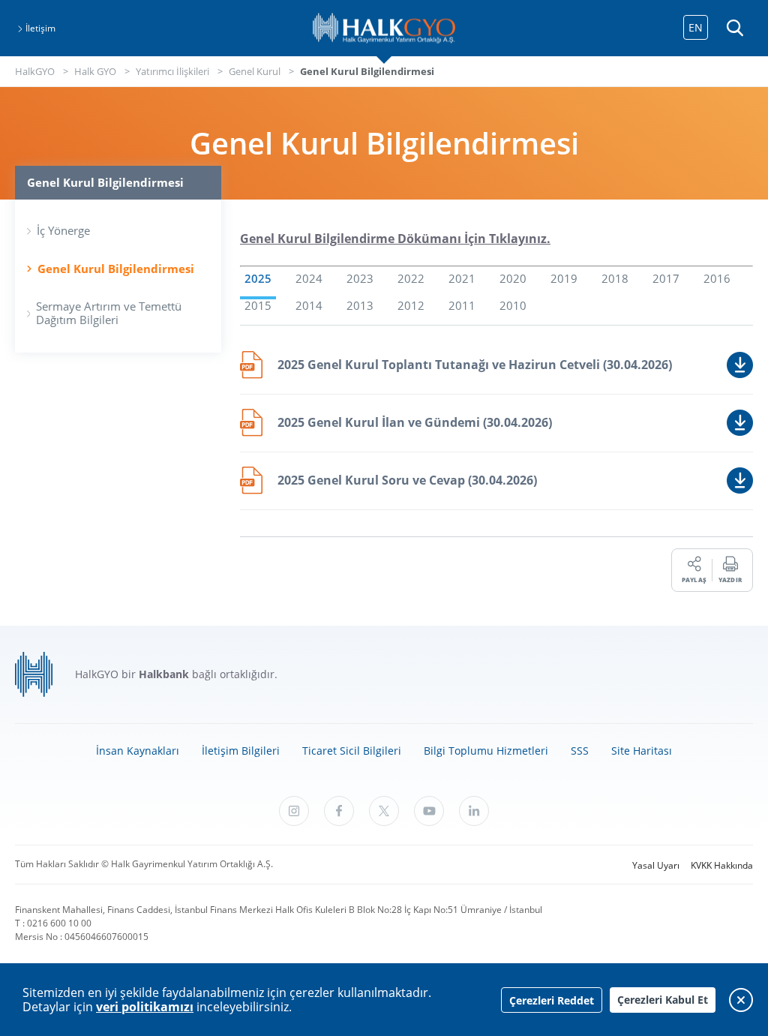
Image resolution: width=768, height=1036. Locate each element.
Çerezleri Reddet (551, 1000)
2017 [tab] (666, 279)
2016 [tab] (717, 279)
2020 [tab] (513, 279)
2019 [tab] (564, 279)
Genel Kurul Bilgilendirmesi (116, 269)
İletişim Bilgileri (241, 750)
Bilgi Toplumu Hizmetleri (486, 750)
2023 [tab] (360, 279)
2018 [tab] (615, 279)
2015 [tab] (258, 306)
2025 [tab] (258, 279)
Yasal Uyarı (656, 865)
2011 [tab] (462, 306)
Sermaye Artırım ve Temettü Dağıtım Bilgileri (109, 313)
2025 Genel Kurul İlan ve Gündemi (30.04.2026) (415, 422)
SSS (580, 750)
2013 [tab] (360, 306)
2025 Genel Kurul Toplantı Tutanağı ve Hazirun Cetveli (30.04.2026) (475, 364)
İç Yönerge (63, 230)
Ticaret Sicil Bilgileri (351, 750)
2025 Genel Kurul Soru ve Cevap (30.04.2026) (407, 480)
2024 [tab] (309, 279)
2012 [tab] (411, 306)
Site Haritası (641, 750)
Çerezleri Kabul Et (662, 999)
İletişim (41, 28)
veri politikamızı (145, 1006)
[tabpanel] (496, 431)
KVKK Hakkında (722, 865)
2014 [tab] (309, 306)
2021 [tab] (462, 279)
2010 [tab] (513, 306)
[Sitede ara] (734, 28)
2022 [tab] (411, 279)
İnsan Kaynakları (137, 750)
